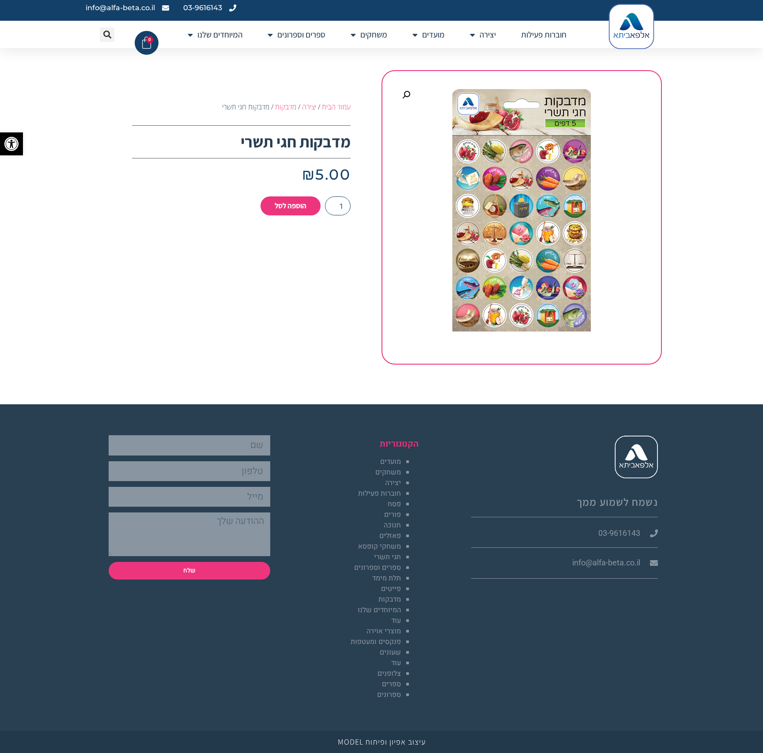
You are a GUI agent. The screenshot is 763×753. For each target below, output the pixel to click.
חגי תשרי (387, 557)
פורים (392, 514)
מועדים (433, 34)
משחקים (373, 34)
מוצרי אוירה (383, 631)
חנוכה (392, 525)
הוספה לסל (290, 206)
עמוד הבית (336, 107)
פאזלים (390, 536)
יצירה (488, 34)
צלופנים (389, 673)
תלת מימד (386, 578)
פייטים (391, 589)
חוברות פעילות (544, 34)
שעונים (390, 652)
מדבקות (285, 107)
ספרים (391, 684)
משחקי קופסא (379, 546)
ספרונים (389, 694)
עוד (396, 620)
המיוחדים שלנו (219, 34)
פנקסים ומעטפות (376, 641)
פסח (394, 504)
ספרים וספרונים (301, 34)
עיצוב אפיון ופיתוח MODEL (382, 742)
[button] (11, 143)
